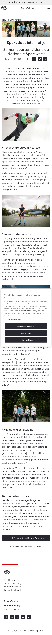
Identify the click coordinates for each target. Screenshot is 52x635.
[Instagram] (12, 617)
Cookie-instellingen (26, 340)
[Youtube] (23, 617)
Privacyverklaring (12, 583)
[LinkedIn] (45, 59)
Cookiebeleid (10, 580)
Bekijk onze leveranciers (13, 319)
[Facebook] (34, 59)
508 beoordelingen (35, 2)
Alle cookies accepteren (26, 326)
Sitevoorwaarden (12, 586)
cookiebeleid (27, 310)
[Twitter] (40, 59)
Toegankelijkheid (12, 589)
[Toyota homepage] (4, 8)
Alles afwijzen (26, 333)
